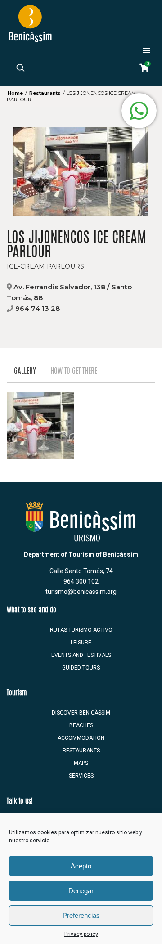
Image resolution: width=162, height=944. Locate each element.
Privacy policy (81, 934)
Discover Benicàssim (81, 713)
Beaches (81, 725)
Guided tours (81, 668)
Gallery (25, 371)
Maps (81, 763)
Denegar (81, 891)
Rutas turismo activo (81, 630)
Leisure (81, 642)
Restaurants (45, 93)
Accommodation (81, 738)
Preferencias (81, 915)
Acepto (81, 866)
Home (15, 93)
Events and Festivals (81, 655)
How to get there (73, 371)
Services (81, 776)
